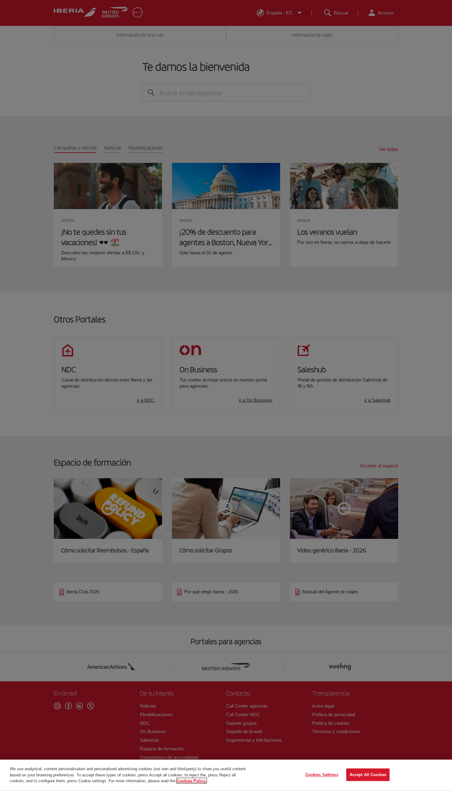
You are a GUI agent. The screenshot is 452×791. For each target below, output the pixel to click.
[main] (226, 775)
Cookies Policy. (191, 780)
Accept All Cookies (368, 775)
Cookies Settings (321, 775)
